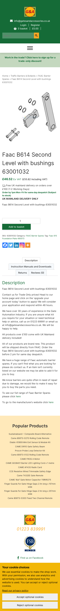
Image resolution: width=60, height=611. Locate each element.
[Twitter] (10, 245)
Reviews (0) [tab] (37, 272)
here (18, 396)
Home (5, 76)
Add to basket (16, 226)
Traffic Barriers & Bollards (23, 76)
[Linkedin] (16, 245)
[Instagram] (22, 245)
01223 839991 (31, 528)
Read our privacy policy (15, 590)
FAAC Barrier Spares (35, 236)
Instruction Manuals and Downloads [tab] (31, 266)
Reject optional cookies (30, 605)
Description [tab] (31, 260)
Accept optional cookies (30, 597)
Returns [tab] (22, 272)
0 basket (28, 28)
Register (35, 25)
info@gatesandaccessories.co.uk (32, 20)
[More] (27, 245)
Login (23, 25)
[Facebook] (5, 245)
